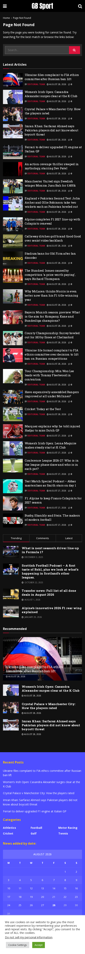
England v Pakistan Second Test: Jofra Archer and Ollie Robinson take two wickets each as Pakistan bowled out (52, 202)
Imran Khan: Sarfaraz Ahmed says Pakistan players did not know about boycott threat (51, 130)
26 (31, 905)
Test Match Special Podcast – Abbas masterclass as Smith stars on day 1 (50, 483)
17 (8, 897)
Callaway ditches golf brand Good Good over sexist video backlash (53, 238)
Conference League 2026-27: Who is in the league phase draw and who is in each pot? (51, 464)
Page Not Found (22, 18)
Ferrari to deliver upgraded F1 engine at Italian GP (34, 811)
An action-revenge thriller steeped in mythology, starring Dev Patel (52, 166)
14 (53, 888)
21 (53, 897)
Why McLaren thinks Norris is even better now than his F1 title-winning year (51, 295)
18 (20, 897)
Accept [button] (38, 945)
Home (6, 18)
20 (42, 897)
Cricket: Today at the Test (43, 409)
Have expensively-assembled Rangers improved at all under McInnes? (52, 394)
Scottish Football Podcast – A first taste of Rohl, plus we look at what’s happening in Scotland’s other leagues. (50, 571)
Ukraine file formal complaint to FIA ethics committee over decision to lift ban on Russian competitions (51, 354)
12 (31, 888)
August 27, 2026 (57, 435)
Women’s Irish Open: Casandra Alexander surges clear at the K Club (51, 94)
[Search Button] (74, 50)
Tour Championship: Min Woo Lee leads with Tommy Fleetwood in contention (49, 375)
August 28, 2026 (57, 84)
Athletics (9, 828)
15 (65, 888)
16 (76, 888)
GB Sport (42, 6)
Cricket (8, 833)
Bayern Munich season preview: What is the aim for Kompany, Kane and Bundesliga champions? (52, 316)
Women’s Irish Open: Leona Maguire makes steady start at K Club (50, 445)
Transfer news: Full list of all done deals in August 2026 (49, 592)
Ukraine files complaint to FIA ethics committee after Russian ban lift (52, 77)
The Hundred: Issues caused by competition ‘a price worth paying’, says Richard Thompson (50, 274)
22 (65, 897)
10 (8, 888)
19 (31, 897)
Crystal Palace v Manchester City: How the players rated (49, 706)
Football (36, 828)
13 (42, 888)
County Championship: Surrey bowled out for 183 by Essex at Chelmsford (52, 335)
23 (76, 897)
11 (20, 888)
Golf (34, 833)
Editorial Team (36, 84)
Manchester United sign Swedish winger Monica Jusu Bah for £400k (50, 183)
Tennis (63, 833)
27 (42, 905)
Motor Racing (67, 828)
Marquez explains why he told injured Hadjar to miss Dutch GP (52, 428)
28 (53, 905)
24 (8, 905)
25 (20, 905)
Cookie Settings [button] (17, 945)
